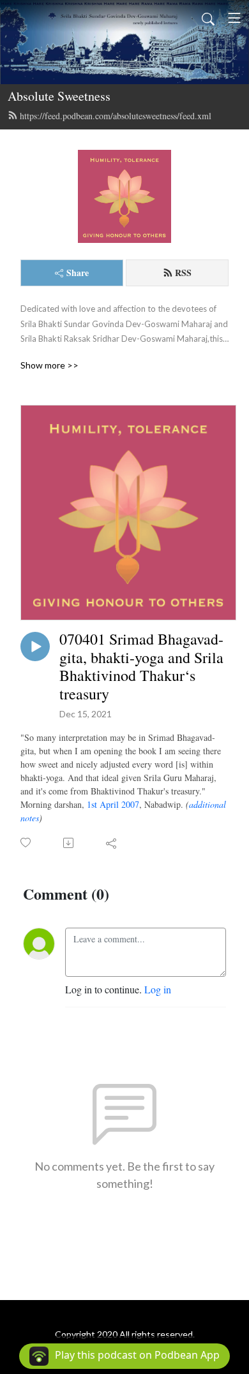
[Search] (208, 18)
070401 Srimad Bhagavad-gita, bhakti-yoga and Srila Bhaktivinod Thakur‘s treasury (141, 666)
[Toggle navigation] (234, 18)
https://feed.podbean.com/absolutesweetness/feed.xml (115, 116)
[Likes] (26, 842)
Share (77, 272)
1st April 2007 (113, 804)
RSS (183, 272)
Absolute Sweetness (59, 96)
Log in (157, 989)
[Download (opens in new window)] (69, 843)
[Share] (112, 843)
